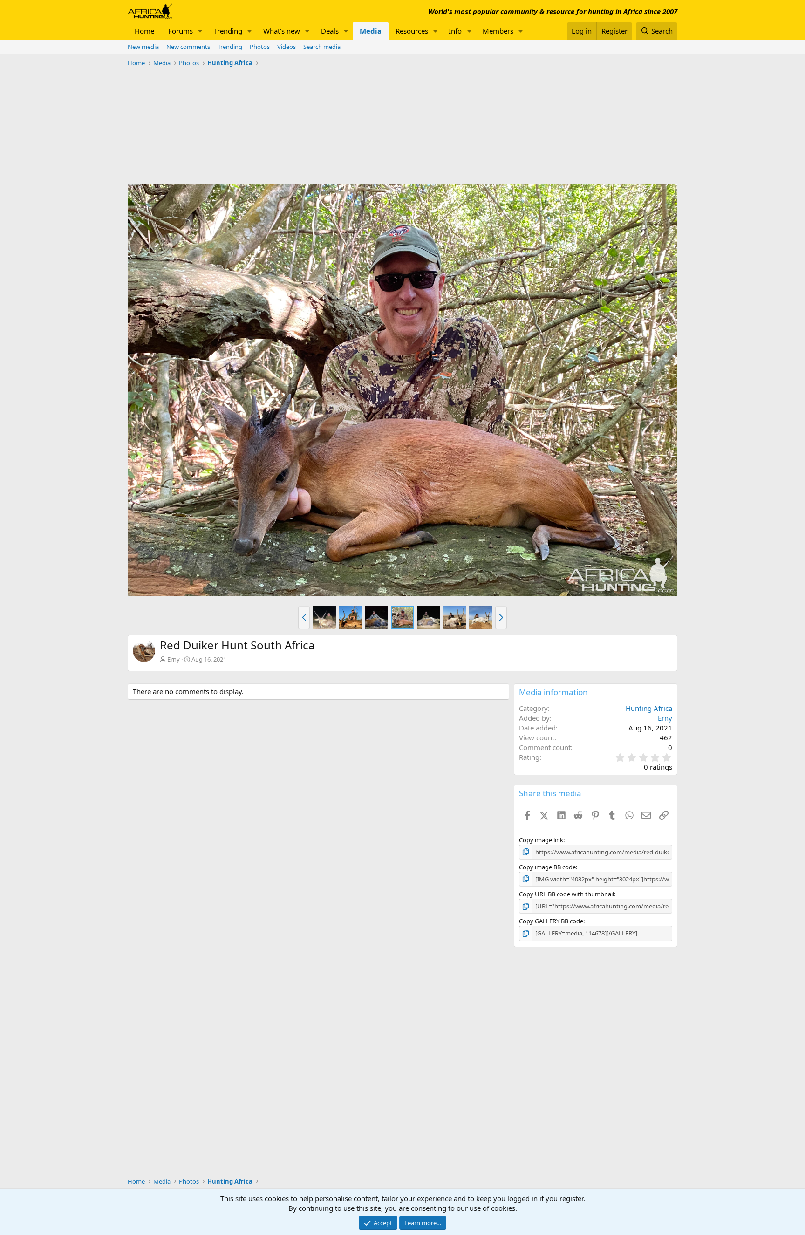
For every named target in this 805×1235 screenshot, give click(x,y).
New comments (188, 46)
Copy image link (541, 840)
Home (144, 30)
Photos (260, 46)
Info (455, 30)
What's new (281, 30)
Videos (286, 46)
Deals (330, 30)
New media (143, 46)
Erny (173, 659)
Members (498, 30)
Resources (412, 30)
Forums (180, 30)
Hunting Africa (649, 708)
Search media (322, 46)
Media (371, 30)
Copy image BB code (547, 867)
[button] (200, 31)
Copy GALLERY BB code (551, 921)
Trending (228, 30)
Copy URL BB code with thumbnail (566, 894)
